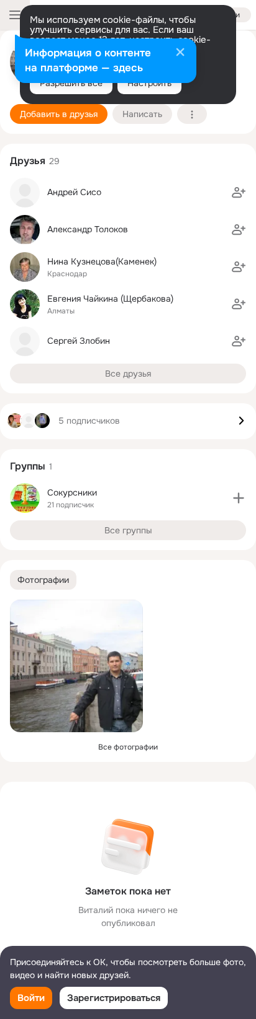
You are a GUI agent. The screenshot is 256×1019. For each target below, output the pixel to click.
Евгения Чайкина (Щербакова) (110, 298)
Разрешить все (71, 83)
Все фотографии (128, 747)
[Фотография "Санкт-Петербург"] (76, 666)
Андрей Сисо (74, 192)
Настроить (149, 83)
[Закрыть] (180, 53)
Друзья (27, 160)
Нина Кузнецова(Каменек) (102, 261)
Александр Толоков (87, 229)
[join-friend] (238, 192)
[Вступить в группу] (238, 498)
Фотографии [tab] (43, 579)
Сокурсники (72, 492)
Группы (27, 466)
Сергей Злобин (78, 340)
